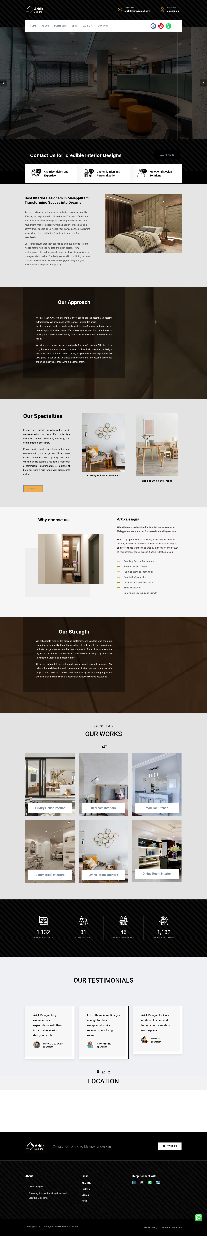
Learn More (56, 115)
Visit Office (171, 8)
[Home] (34, 9)
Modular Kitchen (157, 808)
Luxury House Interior (50, 808)
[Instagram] (161, 26)
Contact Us (170, 1146)
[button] (98, 1071)
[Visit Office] (162, 9)
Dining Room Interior (157, 873)
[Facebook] (153, 26)
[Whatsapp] (168, 26)
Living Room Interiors (103, 875)
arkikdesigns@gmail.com (137, 11)
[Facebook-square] (133, 1182)
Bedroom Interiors (103, 808)
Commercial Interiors (49, 875)
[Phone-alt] (158, 1182)
